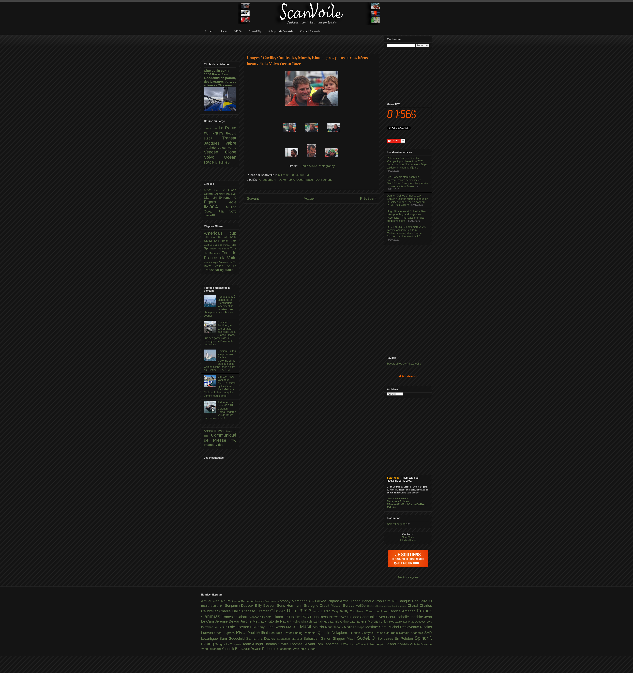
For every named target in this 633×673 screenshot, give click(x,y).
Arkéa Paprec (328, 601)
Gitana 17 (280, 617)
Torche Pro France (220, 248)
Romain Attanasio (411, 633)
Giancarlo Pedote (260, 617)
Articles (209, 430)
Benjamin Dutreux (240, 605)
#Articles (403, 501)
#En (403, 504)
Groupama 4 (268, 179)
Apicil (313, 601)
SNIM (209, 241)
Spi (207, 248)
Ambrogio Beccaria (264, 601)
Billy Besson (266, 605)
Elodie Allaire (408, 540)
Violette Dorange (421, 644)
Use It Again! (377, 644)
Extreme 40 (227, 197)
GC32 (232, 202)
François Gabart (235, 617)
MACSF (293, 627)
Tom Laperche (328, 644)
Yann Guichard (211, 649)
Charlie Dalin (230, 611)
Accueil (309, 198)
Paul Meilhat (258, 633)
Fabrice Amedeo (403, 611)
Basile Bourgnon (213, 605)
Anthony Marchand (293, 601)
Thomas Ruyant (303, 644)
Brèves (220, 430)
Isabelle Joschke (410, 617)
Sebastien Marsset (290, 638)
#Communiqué (400, 498)
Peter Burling (294, 633)
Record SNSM (227, 237)
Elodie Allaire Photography (317, 166)
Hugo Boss (319, 617)
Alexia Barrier (241, 601)
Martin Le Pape (354, 627)
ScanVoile (408, 537)
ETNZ (326, 611)
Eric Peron (358, 611)
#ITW (389, 498)
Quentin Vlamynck (363, 633)
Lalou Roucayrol (392, 621)
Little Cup (211, 237)
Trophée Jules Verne (220, 147)
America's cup (220, 233)
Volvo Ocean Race (301, 179)
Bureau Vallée (355, 605)
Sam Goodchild (232, 638)
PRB (241, 632)
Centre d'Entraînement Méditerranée (387, 606)
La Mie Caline (340, 621)
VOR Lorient (323, 179)
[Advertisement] (311, 42)
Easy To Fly (341, 611)
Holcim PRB (299, 617)
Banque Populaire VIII (380, 601)
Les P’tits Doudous (414, 621)
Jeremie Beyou (227, 621)
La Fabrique (321, 621)
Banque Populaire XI (415, 601)
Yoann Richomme (265, 649)
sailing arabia (224, 270)
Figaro (216, 202)
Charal (413, 605)
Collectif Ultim (222, 194)
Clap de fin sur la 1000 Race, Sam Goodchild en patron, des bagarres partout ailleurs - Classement (220, 78)
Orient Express (225, 633)
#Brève (391, 504)
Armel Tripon (351, 601)
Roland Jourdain (387, 633)
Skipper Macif (345, 638)
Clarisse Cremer (256, 611)
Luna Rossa (276, 627)
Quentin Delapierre (334, 633)
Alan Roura (222, 601)
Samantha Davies (261, 638)
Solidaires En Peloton (396, 638)
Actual (206, 601)
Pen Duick (277, 633)
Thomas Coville (277, 644)
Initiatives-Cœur (383, 617)
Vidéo (219, 444)
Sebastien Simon (318, 638)
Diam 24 (211, 197)
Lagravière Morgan (365, 621)
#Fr (398, 504)
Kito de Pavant (280, 621)
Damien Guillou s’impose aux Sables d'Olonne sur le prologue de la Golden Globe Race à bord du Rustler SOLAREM (220, 360)
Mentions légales (408, 577)
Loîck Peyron (239, 627)
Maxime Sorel (377, 627)
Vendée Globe (220, 152)
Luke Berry (258, 627)
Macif (306, 626)
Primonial (310, 633)
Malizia (319, 627)
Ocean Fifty (216, 211)
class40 (209, 215)
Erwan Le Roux (377, 611)
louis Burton (308, 649)
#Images (392, 501)
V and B (393, 644)
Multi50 (231, 207)
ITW (233, 440)
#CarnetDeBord (416, 504)
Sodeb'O (367, 638)
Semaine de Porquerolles (223, 245)
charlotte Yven (290, 649)
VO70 (282, 179)
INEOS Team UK (340, 617)
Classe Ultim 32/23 (291, 610)
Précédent (368, 198)
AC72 (209, 190)
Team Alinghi (253, 644)
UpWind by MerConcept (354, 644)
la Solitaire (222, 162)
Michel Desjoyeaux (404, 627)
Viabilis (405, 644)
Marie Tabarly (334, 627)
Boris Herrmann (290, 605)
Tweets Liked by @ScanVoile (404, 363)
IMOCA (215, 207)
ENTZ (317, 611)
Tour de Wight (211, 262)
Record (231, 133)
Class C (221, 190)
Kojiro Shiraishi (302, 621)
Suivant (253, 198)
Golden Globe (211, 128)
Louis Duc (221, 627)
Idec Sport (361, 617)
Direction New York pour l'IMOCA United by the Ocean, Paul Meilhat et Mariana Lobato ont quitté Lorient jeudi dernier (220, 386)
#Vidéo (391, 507)
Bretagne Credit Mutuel (323, 605)
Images (209, 444)
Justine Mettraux (254, 621)
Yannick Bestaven (236, 649)
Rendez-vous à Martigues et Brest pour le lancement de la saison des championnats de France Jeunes (219, 306)
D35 (233, 194)
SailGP (213, 138)
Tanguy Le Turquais (228, 644)
